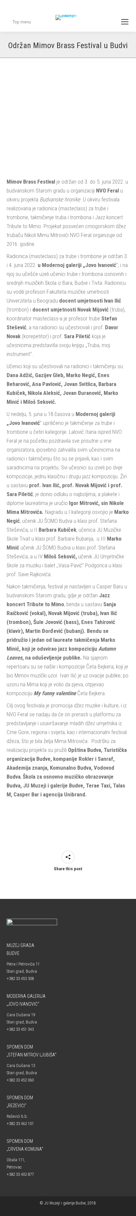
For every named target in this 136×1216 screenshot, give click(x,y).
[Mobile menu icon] (124, 21)
